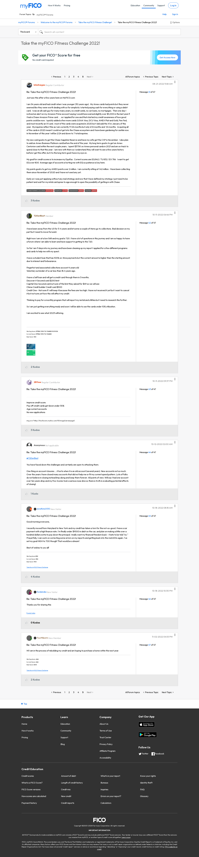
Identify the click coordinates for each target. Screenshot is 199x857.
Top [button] (25, 703)
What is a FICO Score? (32, 782)
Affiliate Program (107, 751)
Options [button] (176, 22)
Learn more (126, 837)
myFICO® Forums (45, 14)
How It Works (54, 5)
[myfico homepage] (31, 6)
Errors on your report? (111, 796)
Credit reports (67, 803)
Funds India (31, 613)
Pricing (67, 5)
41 (149, 92)
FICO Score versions (31, 789)
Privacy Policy (106, 744)
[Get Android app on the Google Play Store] (147, 734)
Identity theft (146, 782)
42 (149, 222)
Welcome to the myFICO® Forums (56, 22)
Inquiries (104, 789)
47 (149, 644)
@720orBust (32, 458)
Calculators (106, 803)
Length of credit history (72, 782)
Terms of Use (106, 730)
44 (149, 452)
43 (149, 389)
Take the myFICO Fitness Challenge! (95, 22)
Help (164, 14)
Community (148, 5)
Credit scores (28, 776)
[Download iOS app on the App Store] (146, 724)
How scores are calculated (34, 796)
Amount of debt (68, 776)
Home (24, 724)
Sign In (175, 14)
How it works (28, 730)
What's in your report (110, 776)
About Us (104, 724)
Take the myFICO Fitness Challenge (37, 567)
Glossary (144, 796)
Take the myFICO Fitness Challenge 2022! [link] (137, 22)
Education (135, 5)
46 (149, 599)
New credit (66, 796)
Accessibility (105, 757)
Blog (63, 744)
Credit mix (66, 789)
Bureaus (104, 782)
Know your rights (148, 776)
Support (161, 5)
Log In (173, 5)
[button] (175, 81)
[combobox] (109, 32)
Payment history (29, 803)
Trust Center (105, 737)
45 (149, 516)
